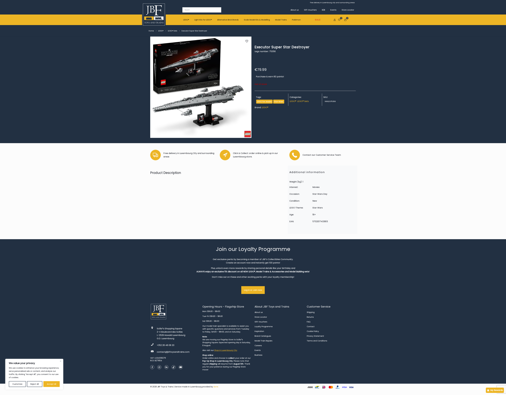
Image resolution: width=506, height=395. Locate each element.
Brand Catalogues (263, 336)
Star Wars (278, 101)
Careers (258, 345)
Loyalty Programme (264, 326)
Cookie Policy (313, 331)
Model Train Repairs (263, 340)
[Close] (60, 361)
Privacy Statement (315, 336)
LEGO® (161, 31)
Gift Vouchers (261, 321)
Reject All (34, 384)
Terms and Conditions (317, 340)
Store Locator (261, 317)
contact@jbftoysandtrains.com (173, 351)
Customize (17, 384)
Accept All (51, 384)
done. (216, 386)
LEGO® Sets (172, 31)
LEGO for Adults (264, 101)
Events (258, 350)
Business (258, 355)
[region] (34, 374)
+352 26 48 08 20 (165, 345)
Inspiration (259, 331)
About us (259, 312)
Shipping (311, 312)
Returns (310, 317)
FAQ (308, 321)
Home (151, 31)
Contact (311, 326)
